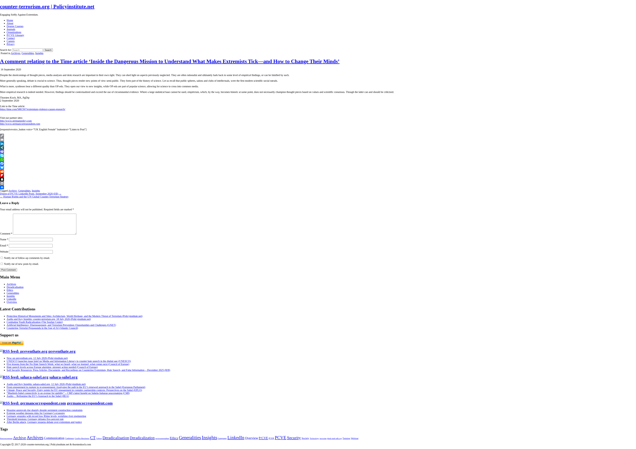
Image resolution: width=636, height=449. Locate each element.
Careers (11, 41)
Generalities (28, 53)
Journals (11, 29)
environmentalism (162, 438)
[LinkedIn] (318, 144)
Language (222, 438)
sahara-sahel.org (63, 377)
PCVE (280, 437)
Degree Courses (15, 26)
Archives (15, 53)
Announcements (6, 438)
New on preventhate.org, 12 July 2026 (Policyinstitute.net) (37, 358)
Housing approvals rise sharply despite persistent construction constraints (44, 410)
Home (10, 20)
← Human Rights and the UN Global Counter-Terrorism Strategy (34, 196)
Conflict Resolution (82, 438)
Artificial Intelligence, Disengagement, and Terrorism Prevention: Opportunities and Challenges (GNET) (61, 325)
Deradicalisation (15, 287)
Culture (99, 438)
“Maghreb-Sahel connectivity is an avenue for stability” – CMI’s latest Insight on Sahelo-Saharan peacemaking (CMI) (68, 393)
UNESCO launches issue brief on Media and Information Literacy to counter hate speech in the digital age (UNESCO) (69, 361)
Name (4, 239)
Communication (54, 438)
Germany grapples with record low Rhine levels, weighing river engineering (46, 416)
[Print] (318, 183)
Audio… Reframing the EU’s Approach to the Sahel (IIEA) (38, 396)
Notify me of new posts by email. (21, 264)
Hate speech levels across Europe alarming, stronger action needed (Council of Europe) (52, 367)
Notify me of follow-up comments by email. (27, 258)
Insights (39, 53)
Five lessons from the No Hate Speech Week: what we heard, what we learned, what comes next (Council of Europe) (68, 364)
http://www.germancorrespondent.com (20, 123)
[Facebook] (318, 163)
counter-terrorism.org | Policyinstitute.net (47, 6)
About (10, 23)
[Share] (318, 187)
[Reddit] (318, 171)
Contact (11, 38)
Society (305, 438)
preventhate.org (62, 351)
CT (93, 437)
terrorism (323, 438)
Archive (12, 190)
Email (4, 245)
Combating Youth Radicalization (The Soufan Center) (35, 322)
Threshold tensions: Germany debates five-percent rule (35, 419)
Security (294, 437)
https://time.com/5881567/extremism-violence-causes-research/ (32, 109)
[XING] (318, 148)
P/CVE (263, 438)
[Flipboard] (318, 175)
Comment (6, 233)
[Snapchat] (318, 179)
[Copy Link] (318, 136)
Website (4, 251)
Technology (314, 438)
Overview (12, 302)
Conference (69, 438)
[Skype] (318, 156)
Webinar (354, 438)
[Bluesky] (318, 167)
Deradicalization (142, 438)
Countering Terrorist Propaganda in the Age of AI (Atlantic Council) (42, 328)
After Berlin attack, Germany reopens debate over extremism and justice (44, 422)
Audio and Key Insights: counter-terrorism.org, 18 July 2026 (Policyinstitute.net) (49, 319)
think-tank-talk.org (334, 438)
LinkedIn (11, 299)
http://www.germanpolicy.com (16, 120)
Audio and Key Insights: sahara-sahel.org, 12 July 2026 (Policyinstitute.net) (46, 384)
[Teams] (318, 152)
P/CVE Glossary (15, 35)
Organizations (14, 32)
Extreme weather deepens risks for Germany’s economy (36, 413)
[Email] (318, 140)
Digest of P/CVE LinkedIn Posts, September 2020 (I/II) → (30, 193)
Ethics (10, 290)
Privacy (11, 44)
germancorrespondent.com (90, 403)
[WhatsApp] (318, 159)
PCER (271, 438)
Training (346, 438)
